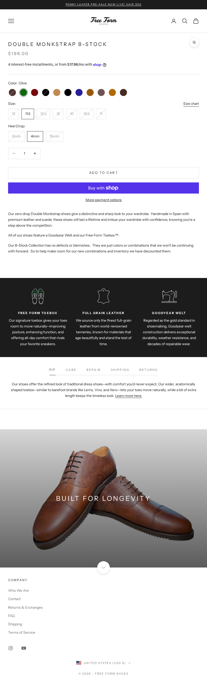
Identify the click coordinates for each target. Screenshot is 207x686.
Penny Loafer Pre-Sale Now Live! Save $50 (104, 4)
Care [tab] (71, 370)
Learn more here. (128, 395)
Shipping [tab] (120, 370)
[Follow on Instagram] (10, 648)
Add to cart (103, 173)
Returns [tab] (148, 370)
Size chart (191, 103)
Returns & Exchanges (25, 607)
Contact (14, 599)
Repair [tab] (94, 370)
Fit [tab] (52, 370)
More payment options (104, 200)
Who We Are (18, 590)
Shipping (15, 624)
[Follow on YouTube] (23, 648)
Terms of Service (21, 632)
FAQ (11, 615)
